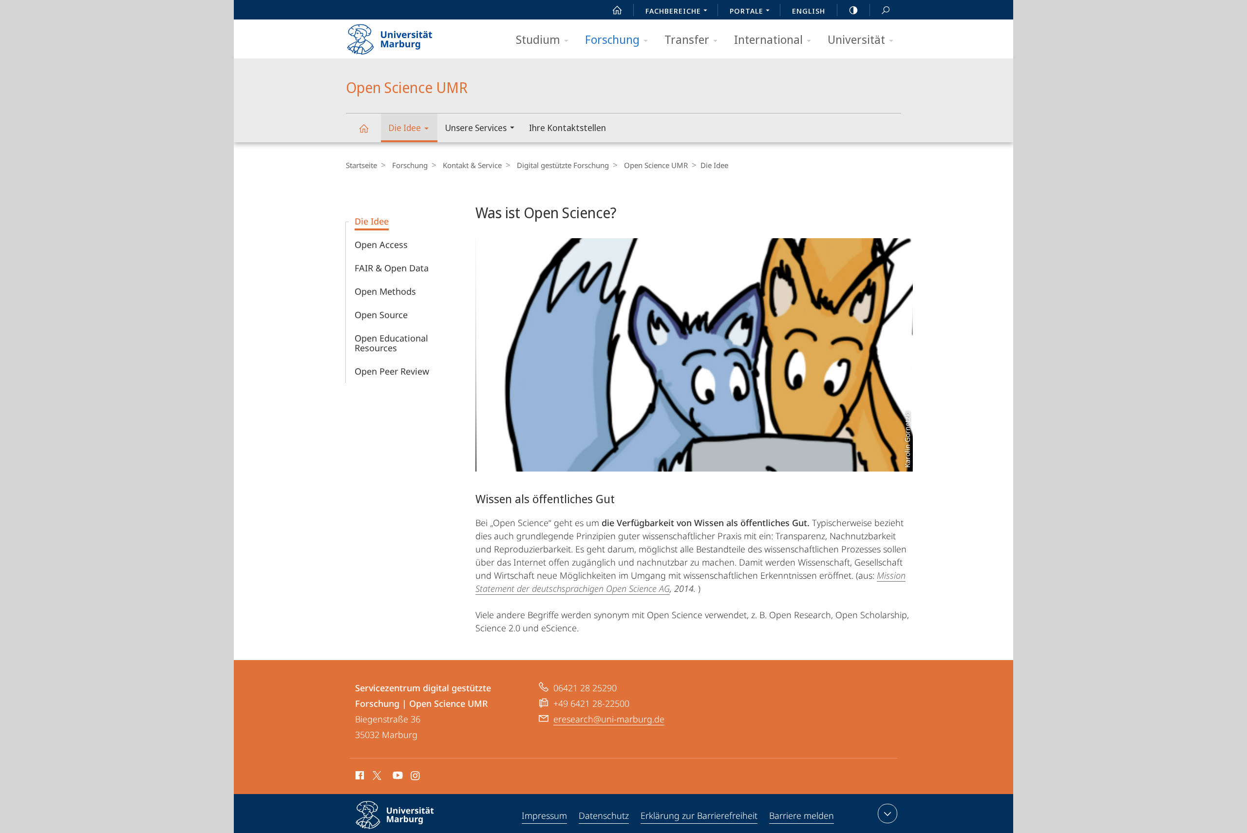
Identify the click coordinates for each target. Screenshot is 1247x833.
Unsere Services (476, 127)
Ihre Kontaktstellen (567, 127)
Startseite (361, 165)
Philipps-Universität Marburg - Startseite (407, 36)
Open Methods (385, 291)
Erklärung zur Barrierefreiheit (699, 815)
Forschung (612, 39)
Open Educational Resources (391, 343)
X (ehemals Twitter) (377, 775)
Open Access (381, 244)
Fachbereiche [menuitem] (673, 11)
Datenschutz (604, 815)
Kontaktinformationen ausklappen (887, 813)
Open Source (381, 315)
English (808, 11)
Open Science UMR (363, 128)
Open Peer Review (392, 371)
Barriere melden (801, 815)
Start (617, 9)
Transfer (686, 39)
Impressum (544, 815)
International (768, 39)
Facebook (359, 777)
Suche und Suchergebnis (885, 9)
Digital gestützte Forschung (563, 165)
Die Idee (404, 127)
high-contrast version (853, 9)
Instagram (416, 777)
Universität (856, 39)
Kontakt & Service (472, 165)
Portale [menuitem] (746, 11)
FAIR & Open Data (392, 268)
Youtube (397, 777)
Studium (538, 39)
